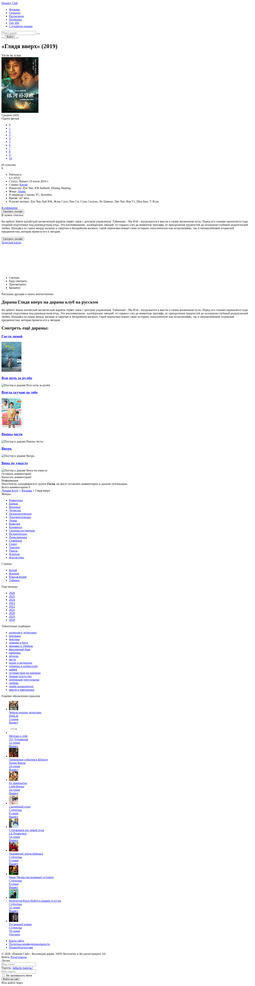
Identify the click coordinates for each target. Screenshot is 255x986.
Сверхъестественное (22, 530)
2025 (12, 596)
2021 (12, 609)
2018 (12, 619)
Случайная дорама (20, 26)
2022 (12, 606)
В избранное (9, 207)
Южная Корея (18, 576)
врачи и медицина (20, 662)
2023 (12, 603)
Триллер (14, 547)
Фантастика (16, 557)
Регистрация (18, 957)
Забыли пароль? (22, 967)
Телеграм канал (11, 242)
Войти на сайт (11, 979)
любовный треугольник (24, 679)
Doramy (9, 3)
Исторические (18, 533)
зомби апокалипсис (21, 686)
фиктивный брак (19, 649)
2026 (12, 593)
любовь (13, 683)
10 (10, 158)
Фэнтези (14, 554)
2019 (12, 616)
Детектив (15, 510)
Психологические (20, 513)
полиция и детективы (23, 632)
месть (12, 659)
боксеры (14, 639)
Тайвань (14, 580)
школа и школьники (21, 689)
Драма (22, 191)
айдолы (13, 656)
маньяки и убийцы (21, 646)
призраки (15, 635)
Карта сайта (16, 940)
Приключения (18, 537)
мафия (13, 669)
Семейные (15, 540)
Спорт (13, 544)
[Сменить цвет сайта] (2, 37)
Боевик (13, 503)
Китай (24, 184)
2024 (12, 599)
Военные (15, 507)
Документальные (20, 517)
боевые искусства (20, 676)
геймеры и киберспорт (23, 666)
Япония (14, 573)
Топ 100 (14, 22)
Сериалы (14, 12)
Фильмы (14, 9)
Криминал (15, 527)
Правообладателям (21, 947)
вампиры (15, 652)
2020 (12, 613)
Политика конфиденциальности (29, 944)
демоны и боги (18, 642)
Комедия (14, 523)
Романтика (16, 500)
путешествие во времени (25, 672)
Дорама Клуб (9, 490)
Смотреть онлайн (13, 239)
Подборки (15, 19)
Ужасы (13, 550)
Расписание (16, 16)
